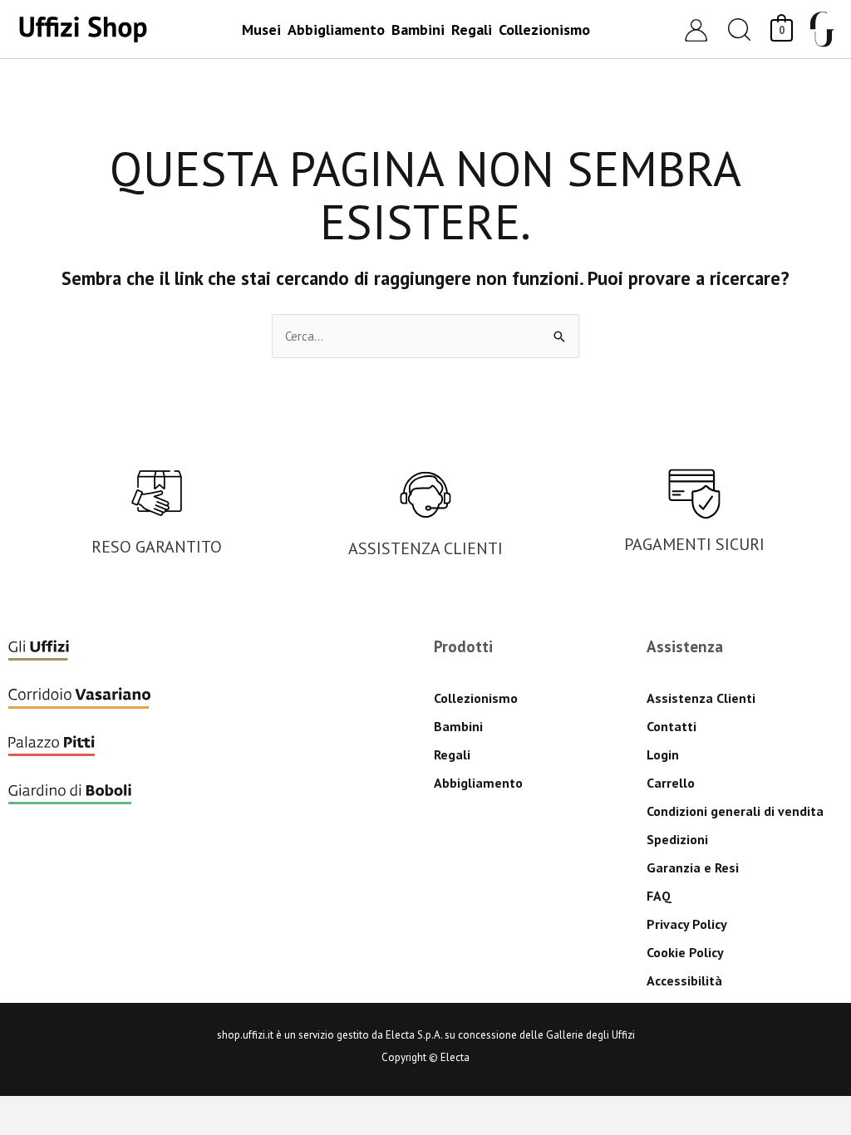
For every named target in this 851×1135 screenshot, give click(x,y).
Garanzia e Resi (693, 867)
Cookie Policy (685, 952)
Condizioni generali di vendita (735, 811)
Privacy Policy (687, 924)
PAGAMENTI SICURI (694, 544)
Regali (452, 754)
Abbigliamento (478, 782)
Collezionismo (476, 698)
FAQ (659, 895)
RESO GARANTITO (156, 547)
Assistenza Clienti (701, 698)
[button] (740, 29)
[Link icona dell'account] (696, 29)
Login (663, 754)
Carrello (671, 782)
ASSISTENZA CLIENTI (425, 548)
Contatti (671, 726)
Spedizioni (677, 839)
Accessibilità (684, 980)
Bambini (458, 726)
